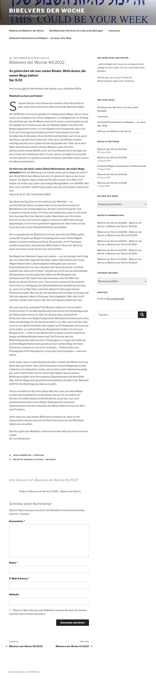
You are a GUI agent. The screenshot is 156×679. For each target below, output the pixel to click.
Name (13, 562)
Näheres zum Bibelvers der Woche (26, 30)
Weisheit (51, 459)
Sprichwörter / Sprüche (28, 455)
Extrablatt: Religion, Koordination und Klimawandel (121, 166)
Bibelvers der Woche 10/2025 (122, 244)
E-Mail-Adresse (19, 578)
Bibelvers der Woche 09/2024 (122, 262)
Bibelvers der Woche (47, 10)
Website (14, 594)
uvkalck (44, 58)
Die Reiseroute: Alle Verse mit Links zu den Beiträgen (76, 30)
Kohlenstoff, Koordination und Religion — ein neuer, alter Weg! (40, 38)
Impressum (114, 30)
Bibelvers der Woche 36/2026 (112, 149)
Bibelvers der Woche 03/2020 (122, 235)
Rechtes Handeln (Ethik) (28, 459)
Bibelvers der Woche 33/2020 (122, 253)
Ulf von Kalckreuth (115, 298)
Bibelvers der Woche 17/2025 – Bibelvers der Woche (55, 491)
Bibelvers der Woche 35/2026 (112, 157)
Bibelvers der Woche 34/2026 (112, 174)
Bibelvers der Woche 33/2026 (112, 183)
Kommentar (17, 521)
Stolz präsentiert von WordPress (24, 671)
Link (23, 88)
